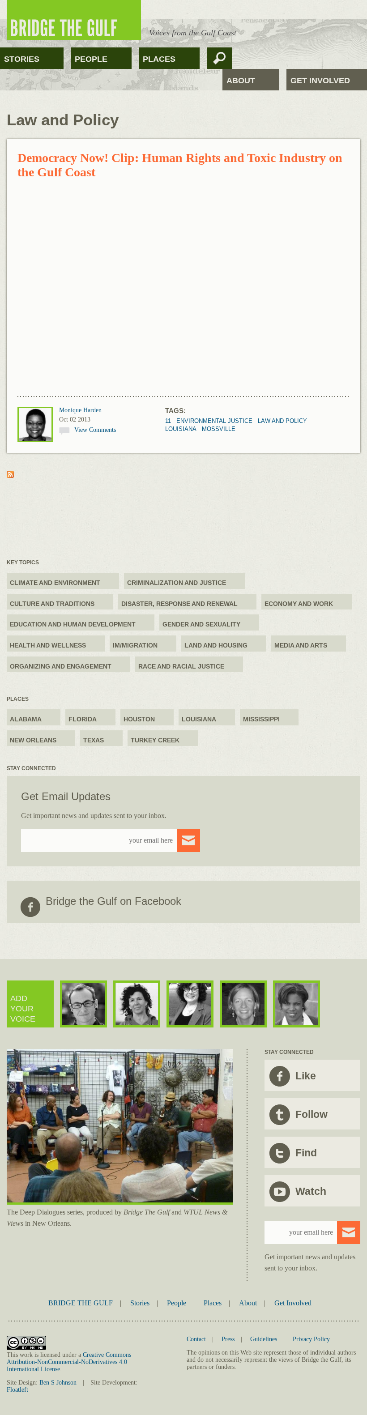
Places (159, 59)
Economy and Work (299, 603)
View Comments (95, 429)
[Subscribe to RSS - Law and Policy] (10, 475)
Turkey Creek (155, 740)
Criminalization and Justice (176, 582)
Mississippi (261, 719)
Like (305, 1076)
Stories (21, 59)
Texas (93, 740)
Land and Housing (216, 645)
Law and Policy (282, 421)
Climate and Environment (55, 582)
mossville (218, 429)
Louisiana (180, 429)
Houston (139, 719)
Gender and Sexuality (201, 624)
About (240, 80)
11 (168, 421)
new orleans (33, 740)
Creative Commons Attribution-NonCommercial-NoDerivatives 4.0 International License (69, 1361)
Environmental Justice (214, 421)
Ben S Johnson (58, 1382)
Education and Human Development (73, 624)
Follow (311, 1114)
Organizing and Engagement (60, 666)
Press (228, 1339)
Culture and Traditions (52, 603)
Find (306, 1153)
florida (82, 719)
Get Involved (320, 80)
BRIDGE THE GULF (80, 1303)
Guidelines (263, 1339)
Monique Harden (80, 410)
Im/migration (135, 645)
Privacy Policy (311, 1339)
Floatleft (17, 1389)
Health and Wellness (48, 645)
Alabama (26, 719)
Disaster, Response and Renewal (179, 603)
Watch (310, 1191)
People (91, 59)
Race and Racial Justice (181, 666)
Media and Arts (300, 645)
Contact (196, 1339)
